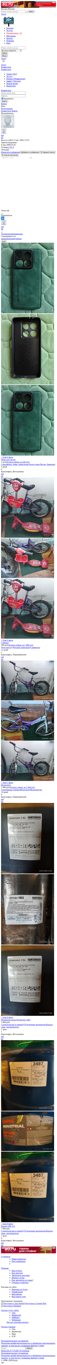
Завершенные (16, 234)
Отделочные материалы (34, 1024)
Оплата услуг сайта (10, 1310)
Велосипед (6, 785)
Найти (4, 53)
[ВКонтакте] (2, 218)
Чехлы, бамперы (47, 464)
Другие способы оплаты (17, 1322)
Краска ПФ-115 (8, 1226)
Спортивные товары (10, 790)
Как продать (17, 1273)
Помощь (5, 1268)
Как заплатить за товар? (22, 1280)
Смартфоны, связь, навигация (14, 464)
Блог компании (18, 1261)
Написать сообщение (10, 152)
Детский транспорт (21, 647)
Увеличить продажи (21, 1275)
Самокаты (35, 647)
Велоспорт (25, 790)
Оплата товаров (8, 1327)
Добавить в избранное (30, 152)
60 (2, 138)
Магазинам (17, 1294)
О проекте (5, 1256)
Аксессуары (34, 464)
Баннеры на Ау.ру (20, 1289)
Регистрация (6, 108)
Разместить (6, 67)
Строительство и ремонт (12, 1024)
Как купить (17, 1270)
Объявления (17, 1292)
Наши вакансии (19, 1259)
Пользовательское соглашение (14, 1341)
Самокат (5, 643)
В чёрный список (48, 152)
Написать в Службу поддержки (15, 1351)
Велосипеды (36, 790)
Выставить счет (19, 1296)
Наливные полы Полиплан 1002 (15, 1020)
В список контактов (10, 155)
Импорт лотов (18, 1278)
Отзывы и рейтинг (20, 1282)
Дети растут (6, 647)
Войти (4, 104)
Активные (5, 234)
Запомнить (9, 99)
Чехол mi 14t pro (8, 459)
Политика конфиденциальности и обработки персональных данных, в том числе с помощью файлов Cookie (28, 1344)
